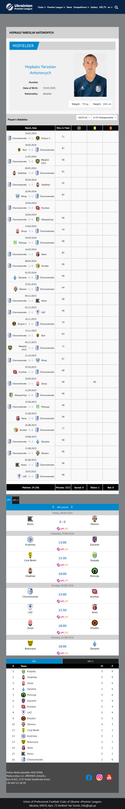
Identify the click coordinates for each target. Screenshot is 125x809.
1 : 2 (31, 184)
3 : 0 (31, 173)
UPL (9, 499)
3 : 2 (31, 149)
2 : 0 (31, 265)
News (69, 7)
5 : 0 (31, 161)
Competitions (80, 7)
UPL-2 (16, 500)
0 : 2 (31, 441)
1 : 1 (31, 254)
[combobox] (83, 117)
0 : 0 (31, 207)
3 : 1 (31, 196)
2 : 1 (31, 231)
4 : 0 (31, 277)
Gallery (94, 7)
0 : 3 (31, 476)
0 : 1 (31, 138)
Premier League (55, 7)
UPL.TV (102, 7)
